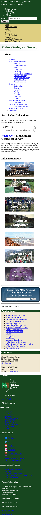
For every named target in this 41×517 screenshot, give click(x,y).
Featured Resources (16, 108)
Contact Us (10, 13)
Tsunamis (17, 96)
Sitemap (7, 428)
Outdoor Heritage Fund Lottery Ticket (18, 475)
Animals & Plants (11, 27)
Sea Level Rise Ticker (14, 340)
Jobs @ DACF (10, 420)
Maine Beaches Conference (16, 342)
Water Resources (20, 82)
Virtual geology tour (13, 324)
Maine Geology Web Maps (15, 315)
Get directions (6, 363)
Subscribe (9, 11)
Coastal (16, 98)
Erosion (16, 88)
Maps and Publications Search (17, 328)
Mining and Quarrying (22, 78)
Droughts (17, 94)
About (7, 25)
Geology (8, 31)
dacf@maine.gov (8, 510)
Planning (8, 37)
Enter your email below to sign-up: (21, 295)
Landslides (17, 90)
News (8, 15)
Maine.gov (8, 412)
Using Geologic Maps (21, 106)
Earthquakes (18, 86)
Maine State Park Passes (13, 469)
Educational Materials (17, 100)
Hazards (12, 84)
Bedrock (17, 63)
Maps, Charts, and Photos (23, 74)
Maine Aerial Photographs (15, 346)
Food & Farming (11, 35)
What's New (8, 135)
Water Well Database (13, 317)
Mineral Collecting (20, 76)
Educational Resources (13, 424)
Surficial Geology (20, 80)
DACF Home (9, 426)
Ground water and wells (14, 330)
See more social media (13, 460)
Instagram (11, 450)
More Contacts (7, 514)
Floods (16, 92)
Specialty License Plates (13, 473)
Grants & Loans (10, 422)
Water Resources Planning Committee (19, 344)
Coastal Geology (20, 65)
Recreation (8, 33)
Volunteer (8, 471)
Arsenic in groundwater (14, 332)
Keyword (4, 18)
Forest (7, 29)
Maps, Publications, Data (18, 104)
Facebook (11, 438)
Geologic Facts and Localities (16, 319)
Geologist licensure (13, 348)
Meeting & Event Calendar (14, 458)
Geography (18, 70)
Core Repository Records (15, 321)
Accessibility (9, 416)
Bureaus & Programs (12, 41)
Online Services (11, 9)
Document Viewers (11, 418)
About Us (12, 59)
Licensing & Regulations (13, 39)
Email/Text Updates (15, 454)
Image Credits (7, 399)
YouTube (11, 446)
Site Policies (9, 414)
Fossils (16, 67)
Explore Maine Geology (18, 61)
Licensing (17, 72)
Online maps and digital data (16, 326)
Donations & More (11, 478)
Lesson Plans (18, 102)
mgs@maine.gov (13, 371)
